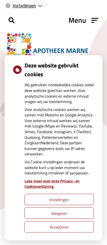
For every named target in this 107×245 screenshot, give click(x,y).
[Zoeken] (11, 20)
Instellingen (59, 200)
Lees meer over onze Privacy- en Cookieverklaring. (52, 184)
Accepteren (59, 227)
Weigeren (59, 213)
